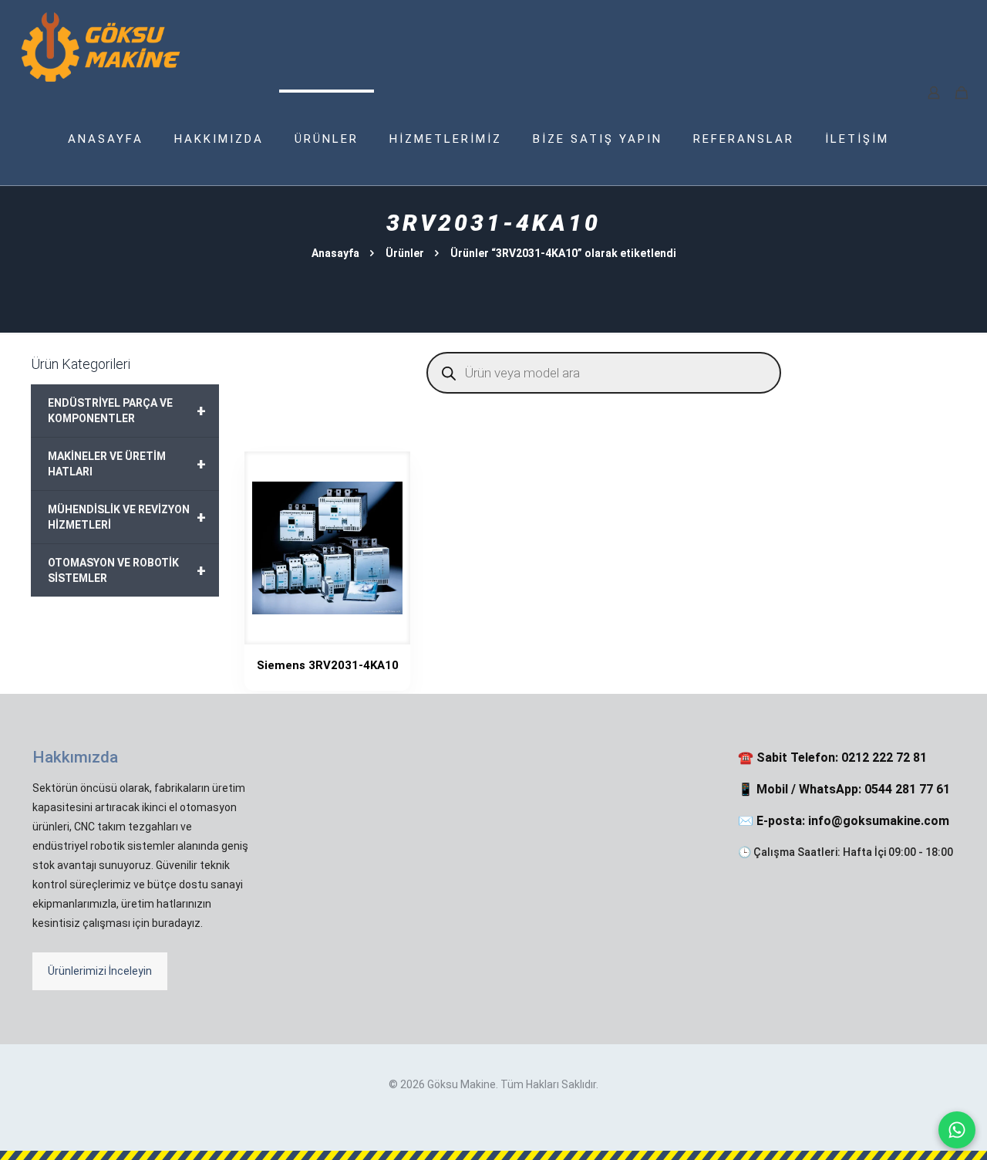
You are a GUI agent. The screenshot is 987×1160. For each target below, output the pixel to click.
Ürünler (405, 253)
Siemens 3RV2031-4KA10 (328, 665)
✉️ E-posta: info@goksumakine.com (843, 820)
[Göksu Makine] (101, 46)
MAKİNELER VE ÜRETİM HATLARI (127, 464)
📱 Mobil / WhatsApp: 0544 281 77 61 (844, 789)
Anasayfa (335, 253)
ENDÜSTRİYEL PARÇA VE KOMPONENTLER (127, 410)
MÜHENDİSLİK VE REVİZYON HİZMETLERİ (127, 517)
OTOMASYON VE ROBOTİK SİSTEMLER (127, 570)
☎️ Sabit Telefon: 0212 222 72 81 (832, 757)
